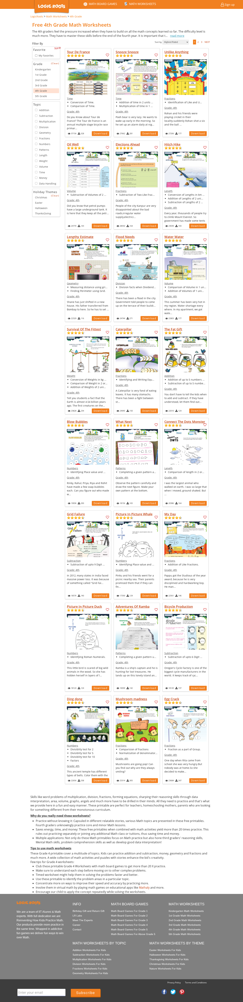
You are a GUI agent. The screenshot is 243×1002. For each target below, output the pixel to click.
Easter (39, 202)
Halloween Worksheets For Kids (167, 954)
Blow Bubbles (77, 421)
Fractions (169, 98)
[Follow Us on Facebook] (164, 991)
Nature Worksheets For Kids (165, 968)
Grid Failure (76, 514)
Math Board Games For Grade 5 (129, 929)
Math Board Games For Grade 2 (129, 915)
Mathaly (144, 887)
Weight (71, 376)
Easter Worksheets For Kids (165, 950)
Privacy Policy (174, 982)
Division (120, 283)
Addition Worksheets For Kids (89, 950)
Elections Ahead (128, 144)
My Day (170, 514)
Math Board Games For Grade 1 (129, 911)
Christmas (41, 197)
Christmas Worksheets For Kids (167, 964)
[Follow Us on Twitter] (173, 991)
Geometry (72, 283)
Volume (71, 191)
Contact (77, 929)
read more (177, 36)
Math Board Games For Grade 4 (129, 924)
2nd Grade (41, 80)
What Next (124, 421)
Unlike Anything (176, 52)
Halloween (41, 208)
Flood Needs (125, 237)
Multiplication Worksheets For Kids (92, 959)
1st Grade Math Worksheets (184, 915)
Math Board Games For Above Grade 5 (133, 934)
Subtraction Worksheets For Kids (91, 954)
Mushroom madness (131, 699)
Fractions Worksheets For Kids (90, 968)
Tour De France (78, 52)
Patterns (121, 468)
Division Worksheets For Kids (89, 964)
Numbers (72, 468)
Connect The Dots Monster (184, 421)
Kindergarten (43, 69)
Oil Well (73, 144)
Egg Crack (171, 699)
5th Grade (41, 96)
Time (70, 98)
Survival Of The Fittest (84, 329)
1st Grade (41, 74)
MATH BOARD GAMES (103, 4)
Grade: (73, 111)
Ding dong (74, 699)
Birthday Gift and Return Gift (88, 911)
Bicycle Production (178, 606)
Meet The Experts (83, 920)
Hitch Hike (172, 144)
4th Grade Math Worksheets (184, 929)
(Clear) (55, 63)
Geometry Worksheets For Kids (90, 973)
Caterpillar (124, 329)
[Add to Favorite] (107, 55)
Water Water (174, 237)
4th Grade (41, 90)
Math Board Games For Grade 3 (129, 920)
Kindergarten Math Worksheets (186, 911)
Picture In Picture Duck (84, 606)
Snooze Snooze (127, 52)
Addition (169, 376)
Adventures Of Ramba (132, 606)
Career (76, 924)
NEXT (207, 42)
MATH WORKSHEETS (142, 4)
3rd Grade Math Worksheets (185, 924)
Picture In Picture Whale (134, 514)
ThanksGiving (43, 213)
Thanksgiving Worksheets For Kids (169, 959)
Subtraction (74, 560)
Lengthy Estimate (80, 237)
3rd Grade (41, 85)
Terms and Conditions (196, 982)
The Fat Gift (173, 329)
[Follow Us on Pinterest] (182, 991)
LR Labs (77, 915)
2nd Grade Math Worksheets (185, 920)
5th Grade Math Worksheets (184, 934)
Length (168, 191)
